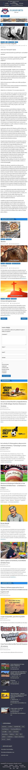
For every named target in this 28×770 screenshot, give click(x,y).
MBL (17, 768)
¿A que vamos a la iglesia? (16, 708)
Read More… (24, 278)
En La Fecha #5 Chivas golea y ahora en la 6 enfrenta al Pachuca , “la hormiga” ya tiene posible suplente (13, 446)
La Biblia (6, 3)
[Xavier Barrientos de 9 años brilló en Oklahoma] (5, 666)
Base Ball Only (16, 766)
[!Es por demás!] (14, 513)
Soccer (3, 739)
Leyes (17, 4)
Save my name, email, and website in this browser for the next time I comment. (5, 368)
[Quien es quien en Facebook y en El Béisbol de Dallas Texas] (14, 550)
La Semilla (8, 298)
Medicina (12, 734)
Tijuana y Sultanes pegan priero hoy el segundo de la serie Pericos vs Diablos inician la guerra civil (14, 590)
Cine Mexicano (5, 729)
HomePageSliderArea (16, 729)
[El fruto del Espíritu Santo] (14, 289)
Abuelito (3, 241)
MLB (17, 734)
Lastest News (6, 583)
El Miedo (24, 318)
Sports (16, 42)
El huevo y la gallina (14, 3)
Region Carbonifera (16, 263)
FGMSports (6, 380)
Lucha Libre (6, 5)
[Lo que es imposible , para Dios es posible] (14, 606)
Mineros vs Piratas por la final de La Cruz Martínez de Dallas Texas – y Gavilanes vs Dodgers (13, 486)
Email (3, 352)
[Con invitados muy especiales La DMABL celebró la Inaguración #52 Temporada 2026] (5, 674)
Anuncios (3, 239)
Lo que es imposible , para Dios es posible (13, 616)
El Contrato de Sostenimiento (17, 5)
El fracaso (12, 680)
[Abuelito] (14, 230)
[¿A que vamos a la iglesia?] (5, 710)
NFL (21, 734)
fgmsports (16, 10)
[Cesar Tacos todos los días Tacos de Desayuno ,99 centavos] (14, 633)
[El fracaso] (5, 683)
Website (3, 357)
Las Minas (4, 266)
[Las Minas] (14, 253)
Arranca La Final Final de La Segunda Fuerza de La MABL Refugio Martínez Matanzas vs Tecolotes (14, 404)
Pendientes (10, 736)
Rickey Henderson (4, 318)
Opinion (14, 2)
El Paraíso (21, 3)
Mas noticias (11, 42)
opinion (4, 736)
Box (6, 42)
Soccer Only (23, 766)
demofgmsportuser (14, 45)
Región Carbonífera (7, 766)
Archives (2, 42)
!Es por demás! (5, 523)
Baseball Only (17, 726)
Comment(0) (22, 45)
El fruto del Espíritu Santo (8, 301)
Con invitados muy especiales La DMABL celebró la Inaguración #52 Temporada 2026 (18, 673)
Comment (4, 334)
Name (3, 347)
